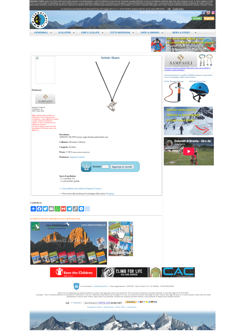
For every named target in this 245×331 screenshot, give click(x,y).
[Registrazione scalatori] (209, 19)
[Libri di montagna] (120, 255)
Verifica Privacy (109, 307)
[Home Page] (39, 28)
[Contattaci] (67, 303)
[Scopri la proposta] (188, 135)
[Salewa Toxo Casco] (199, 102)
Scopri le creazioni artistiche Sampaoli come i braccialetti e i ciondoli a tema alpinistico (187, 69)
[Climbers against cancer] (171, 277)
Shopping (174, 12)
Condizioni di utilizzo (94, 307)
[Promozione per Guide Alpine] (183, 51)
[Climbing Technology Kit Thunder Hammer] (174, 102)
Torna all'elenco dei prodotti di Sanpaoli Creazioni (81, 188)
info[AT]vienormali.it (101, 286)
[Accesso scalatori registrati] (197, 19)
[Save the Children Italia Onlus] (73, 277)
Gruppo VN (163, 12)
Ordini (197, 12)
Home (142, 12)
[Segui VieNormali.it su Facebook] (203, 12)
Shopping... (110, 193)
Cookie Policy (178, 9)
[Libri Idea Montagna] (68, 264)
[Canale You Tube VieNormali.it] (208, 12)
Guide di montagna (186, 12)
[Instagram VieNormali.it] (213, 12)
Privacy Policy (120, 307)
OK (169, 9)
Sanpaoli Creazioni (77, 157)
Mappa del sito (152, 12)
